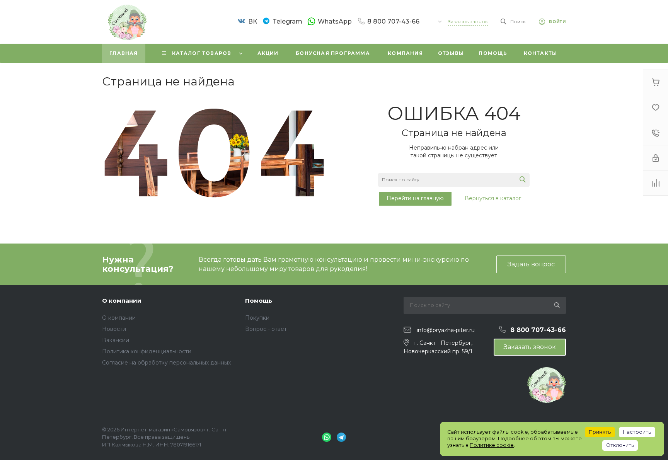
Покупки (257, 317)
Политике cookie (492, 445)
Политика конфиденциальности (146, 351)
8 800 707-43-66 (393, 21)
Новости (114, 328)
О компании (121, 300)
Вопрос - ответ (266, 328)
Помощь (258, 300)
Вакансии (115, 340)
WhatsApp (335, 21)
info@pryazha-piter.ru (446, 330)
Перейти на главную (415, 198)
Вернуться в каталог (493, 198)
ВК (252, 21)
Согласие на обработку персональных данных (166, 362)
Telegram (287, 21)
